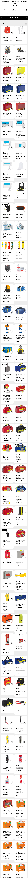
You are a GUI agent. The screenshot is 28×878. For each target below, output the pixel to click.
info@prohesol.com (17, 3)
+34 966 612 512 (16, 1)
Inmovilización (14, 14)
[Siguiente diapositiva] (26, 17)
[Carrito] (26, 10)
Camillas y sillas (5, 14)
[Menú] (1, 10)
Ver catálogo (5, 1)
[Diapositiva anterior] (1, 17)
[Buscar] (5, 10)
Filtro (4, 23)
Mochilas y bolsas (23, 14)
